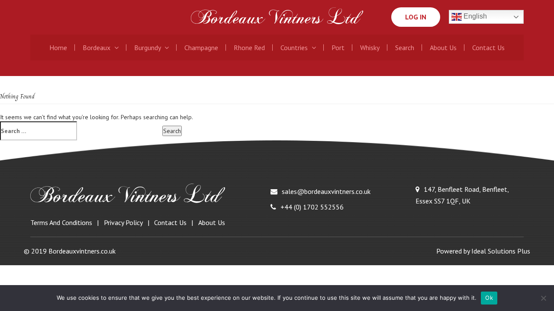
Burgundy (148, 47)
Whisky (370, 47)
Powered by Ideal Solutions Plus (483, 251)
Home (58, 47)
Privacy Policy (123, 222)
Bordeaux (97, 47)
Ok (489, 297)
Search (404, 47)
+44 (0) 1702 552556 (312, 207)
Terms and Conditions (61, 222)
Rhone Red (249, 47)
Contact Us (488, 47)
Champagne (201, 47)
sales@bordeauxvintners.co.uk (326, 191)
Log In (415, 17)
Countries (294, 47)
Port (338, 47)
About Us (443, 47)
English (474, 16)
